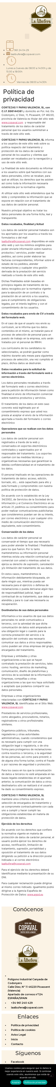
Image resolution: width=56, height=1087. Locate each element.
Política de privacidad (35, 1082)
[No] (51, 1075)
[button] (27, 36)
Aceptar (16, 1082)
